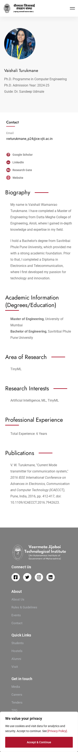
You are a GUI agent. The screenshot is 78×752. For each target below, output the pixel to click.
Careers (16, 695)
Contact (16, 623)
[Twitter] (27, 577)
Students (17, 643)
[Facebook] (15, 577)
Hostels (16, 651)
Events (16, 615)
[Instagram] (39, 577)
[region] (39, 732)
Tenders (16, 702)
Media (15, 687)
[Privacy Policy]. (57, 731)
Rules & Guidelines (24, 607)
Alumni (16, 659)
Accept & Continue (39, 742)
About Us (17, 599)
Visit (14, 667)
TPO (14, 710)
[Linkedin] (50, 577)
